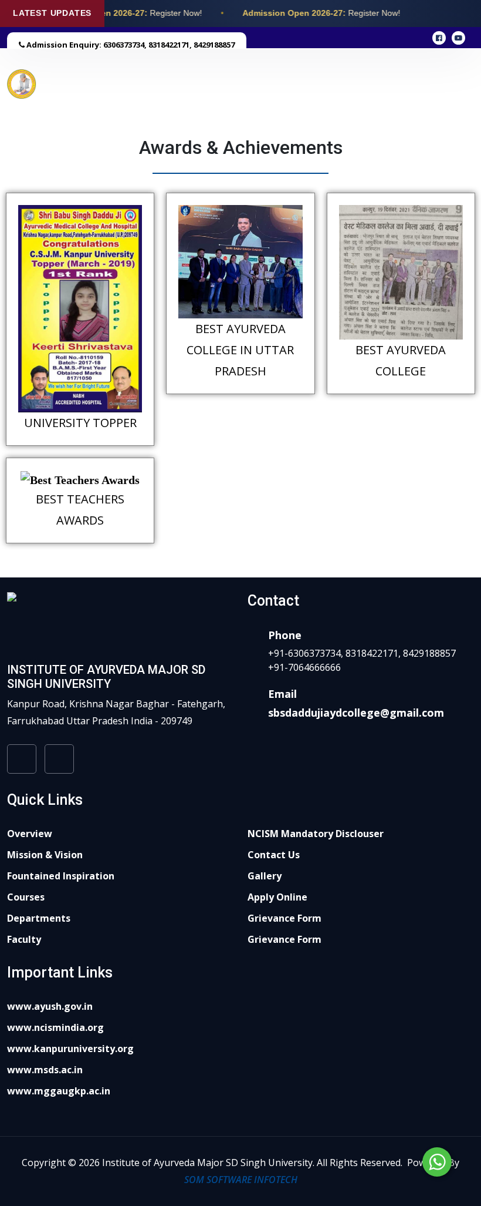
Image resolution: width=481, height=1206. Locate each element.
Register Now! (174, 13)
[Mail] (59, 760)
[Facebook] (21, 760)
